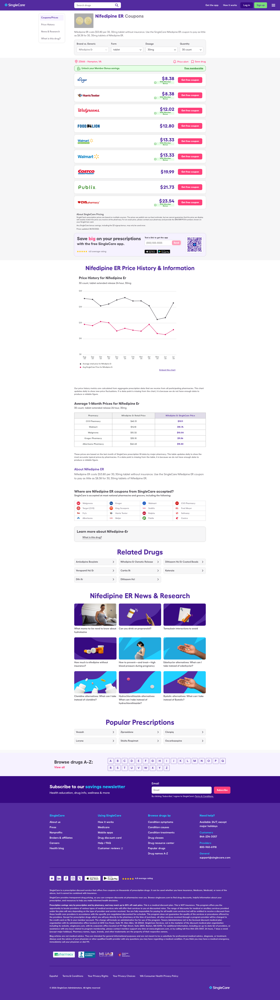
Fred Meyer (186, 508)
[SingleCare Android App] (111, 878)
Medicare (104, 827)
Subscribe (222, 790)
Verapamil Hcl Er (85, 570)
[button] (88, 62)
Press (53, 827)
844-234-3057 (208, 836)
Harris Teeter (121, 513)
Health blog (57, 848)
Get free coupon (190, 80)
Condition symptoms (160, 821)
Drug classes (155, 837)
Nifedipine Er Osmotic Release (137, 561)
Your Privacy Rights (98, 976)
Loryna (79, 740)
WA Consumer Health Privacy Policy (159, 976)
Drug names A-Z (158, 853)
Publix (151, 518)
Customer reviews (109, 848)
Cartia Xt (125, 570)
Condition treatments (161, 832)
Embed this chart (167, 370)
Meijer (118, 518)
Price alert (182, 61)
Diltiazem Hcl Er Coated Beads (181, 561)
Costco (184, 518)
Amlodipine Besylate (87, 561)
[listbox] (93, 47)
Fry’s (85, 513)
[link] (198, 61)
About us (55, 821)
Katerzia (169, 570)
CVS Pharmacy (188, 503)
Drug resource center (161, 842)
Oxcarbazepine (173, 740)
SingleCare (62, 988)
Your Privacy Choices (124, 976)
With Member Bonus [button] (165, 82)
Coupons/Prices (49, 17)
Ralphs (151, 513)
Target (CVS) (88, 508)
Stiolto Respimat (129, 740)
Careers (54, 842)
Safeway (185, 513)
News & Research (50, 31)
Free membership (193, 68)
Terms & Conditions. (204, 796)
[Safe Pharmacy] (64, 954)
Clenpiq (169, 732)
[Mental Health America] (106, 954)
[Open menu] (273, 5)
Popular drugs (156, 848)
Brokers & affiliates (61, 837)
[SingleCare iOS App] (92, 878)
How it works (230, 5)
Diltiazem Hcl (128, 579)
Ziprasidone (127, 732)
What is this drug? (51, 38)
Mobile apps (105, 832)
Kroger (118, 503)
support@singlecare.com (215, 857)
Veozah (80, 732)
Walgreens (88, 503)
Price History (48, 24)
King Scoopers (122, 508)
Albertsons (88, 518)
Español (54, 976)
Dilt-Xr (79, 579)
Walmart (152, 503)
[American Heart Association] (125, 954)
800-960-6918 (208, 847)
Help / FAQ (104, 842)
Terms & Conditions (73, 976)
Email (155, 783)
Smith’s (151, 508)
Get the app (211, 5)
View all (59, 767)
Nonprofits (56, 832)
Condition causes (158, 827)
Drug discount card (109, 837)
